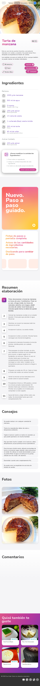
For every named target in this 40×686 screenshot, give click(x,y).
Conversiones (30, 68)
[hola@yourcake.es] (37, 679)
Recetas (17, 3)
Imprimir (28, 65)
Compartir (33, 72)
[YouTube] (23, 679)
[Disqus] (20, 587)
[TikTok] (34, 679)
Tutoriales (24, 3)
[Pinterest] (27, 679)
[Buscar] (35, 3)
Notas (31, 3)
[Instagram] (30, 679)
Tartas (10, 3)
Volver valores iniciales (28, 170)
